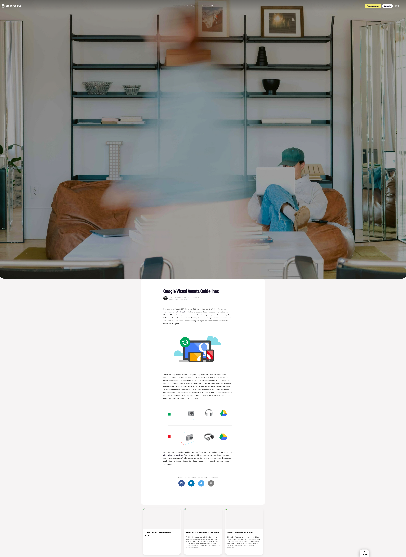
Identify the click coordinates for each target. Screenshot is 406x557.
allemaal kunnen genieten (173, 455)
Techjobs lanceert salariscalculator (202, 532)
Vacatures (176, 6)
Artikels (185, 6)
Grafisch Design (169, 302)
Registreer (195, 6)
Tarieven (205, 6)
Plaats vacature (373, 6)
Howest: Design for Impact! (240, 532)
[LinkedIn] (191, 483)
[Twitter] (201, 483)
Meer (213, 6)
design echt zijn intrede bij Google (176, 312)
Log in (388, 6)
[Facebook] (181, 483)
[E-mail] (211, 483)
